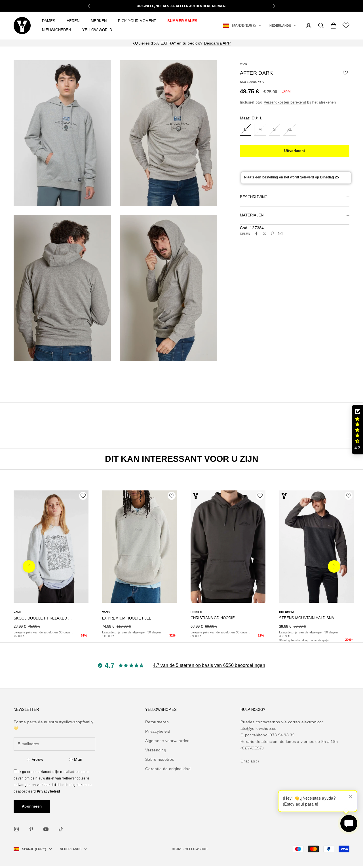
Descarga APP (217, 43)
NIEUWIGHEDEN (56, 30)
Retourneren (157, 722)
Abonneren (32, 806)
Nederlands (280, 25)
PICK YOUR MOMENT (137, 21)
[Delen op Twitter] (264, 233)
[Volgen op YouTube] (46, 829)
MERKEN (99, 21)
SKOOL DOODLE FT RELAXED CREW (43, 618)
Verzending (155, 750)
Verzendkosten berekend (285, 102)
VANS (244, 63)
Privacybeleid (48, 791)
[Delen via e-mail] (280, 233)
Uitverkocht (294, 151)
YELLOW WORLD (97, 30)
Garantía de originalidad (168, 768)
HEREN (73, 21)
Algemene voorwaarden (167, 740)
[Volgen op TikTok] (61, 829)
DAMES (48, 21)
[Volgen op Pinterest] (31, 829)
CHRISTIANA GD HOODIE (213, 618)
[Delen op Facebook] (256, 233)
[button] (357, 430)
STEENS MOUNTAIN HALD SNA (306, 618)
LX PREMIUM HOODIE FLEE (126, 618)
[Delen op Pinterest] (272, 233)
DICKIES (196, 612)
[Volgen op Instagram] (16, 829)
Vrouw (37, 759)
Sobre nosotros (159, 759)
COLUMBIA (286, 612)
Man (78, 759)
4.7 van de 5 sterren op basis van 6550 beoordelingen (209, 665)
